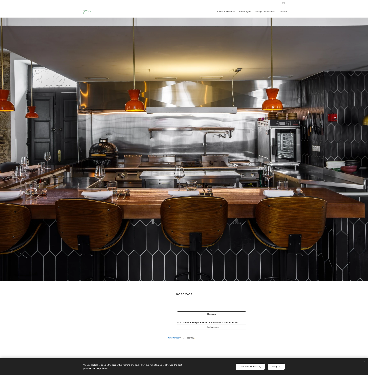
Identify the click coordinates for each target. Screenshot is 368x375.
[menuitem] (220, 11)
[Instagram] (283, 2)
